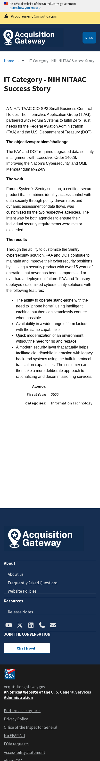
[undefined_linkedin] (30, 625)
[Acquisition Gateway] (32, 45)
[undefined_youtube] (8, 625)
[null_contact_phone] (42, 625)
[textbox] (50, 242)
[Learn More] (50, 18)
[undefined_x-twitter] (19, 625)
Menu (89, 37)
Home (9, 60)
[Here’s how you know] (50, 6)
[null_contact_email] (53, 625)
